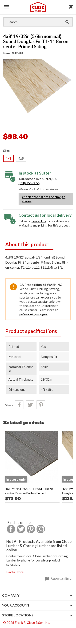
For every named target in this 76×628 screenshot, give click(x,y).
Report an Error (59, 578)
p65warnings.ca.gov (33, 314)
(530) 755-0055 (29, 183)
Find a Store (14, 572)
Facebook (11, 529)
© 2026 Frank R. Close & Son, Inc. (26, 622)
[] (63, 18)
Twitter (21, 529)
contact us (39, 221)
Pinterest (41, 405)
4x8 (8, 158)
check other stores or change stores (43, 199)
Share (19, 405)
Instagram (41, 529)
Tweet (30, 405)
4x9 (21, 158)
